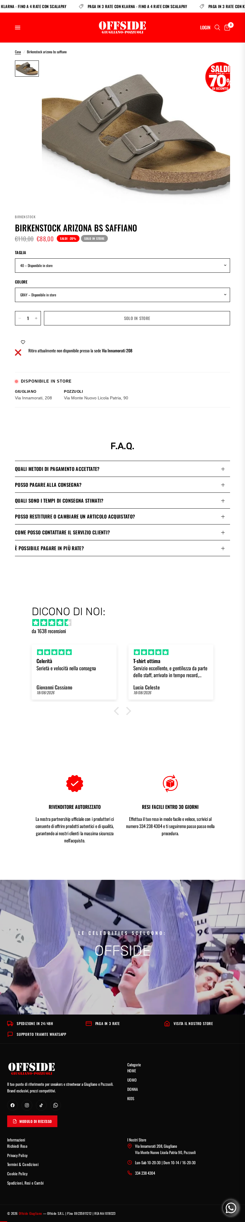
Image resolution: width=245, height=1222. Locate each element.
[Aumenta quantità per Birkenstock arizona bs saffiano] (36, 318)
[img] (125, 622)
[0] (226, 28)
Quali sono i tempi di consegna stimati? (59, 500)
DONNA (132, 1089)
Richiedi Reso (17, 1146)
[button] (118, 711)
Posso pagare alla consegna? (48, 484)
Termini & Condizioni (23, 1164)
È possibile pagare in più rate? (49, 548)
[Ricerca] (217, 28)
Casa (18, 51)
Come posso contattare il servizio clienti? (62, 532)
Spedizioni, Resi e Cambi (25, 1183)
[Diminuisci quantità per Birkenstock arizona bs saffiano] (19, 318)
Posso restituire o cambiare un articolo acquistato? (75, 516)
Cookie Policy (17, 1173)
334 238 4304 (145, 1173)
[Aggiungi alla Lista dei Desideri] (23, 342)
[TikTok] (41, 1105)
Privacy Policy (17, 1155)
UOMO (132, 1080)
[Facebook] (12, 1105)
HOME (131, 1071)
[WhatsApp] (55, 1105)
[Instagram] (27, 1105)
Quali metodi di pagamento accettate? (57, 468)
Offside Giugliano (30, 1213)
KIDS (130, 1098)
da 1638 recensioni (49, 631)
